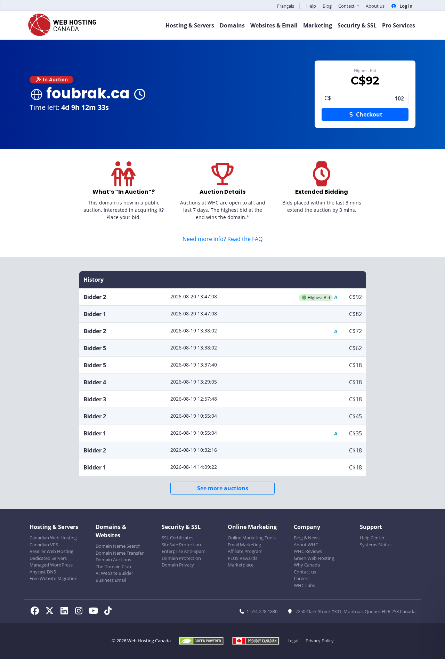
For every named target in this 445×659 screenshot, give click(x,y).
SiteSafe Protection (181, 544)
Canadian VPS (44, 544)
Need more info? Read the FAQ (222, 239)
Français (285, 6)
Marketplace (240, 565)
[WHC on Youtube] (95, 612)
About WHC (306, 544)
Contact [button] (347, 6)
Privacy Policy (320, 640)
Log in (405, 6)
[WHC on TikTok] (109, 612)
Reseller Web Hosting (51, 551)
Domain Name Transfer (120, 553)
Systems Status (375, 544)
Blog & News (306, 538)
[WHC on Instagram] (80, 612)
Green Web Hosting (314, 558)
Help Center (372, 538)
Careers (301, 578)
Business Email (111, 580)
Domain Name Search (118, 546)
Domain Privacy (178, 565)
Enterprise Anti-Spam (183, 551)
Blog (327, 6)
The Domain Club (113, 566)
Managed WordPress (51, 565)
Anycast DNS (43, 572)
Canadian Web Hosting (53, 538)
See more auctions (222, 488)
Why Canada (307, 565)
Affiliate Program (245, 551)
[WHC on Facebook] (37, 612)
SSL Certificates (177, 538)
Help (311, 6)
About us (375, 6)
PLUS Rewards (242, 558)
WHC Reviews (308, 551)
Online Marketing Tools (252, 538)
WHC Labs (304, 585)
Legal (293, 640)
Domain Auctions (113, 559)
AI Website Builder (114, 573)
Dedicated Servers (48, 558)
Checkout (368, 114)
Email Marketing (244, 544)
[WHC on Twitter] (51, 612)
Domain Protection (181, 558)
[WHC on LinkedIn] (66, 612)
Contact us (305, 572)
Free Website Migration (54, 578)
